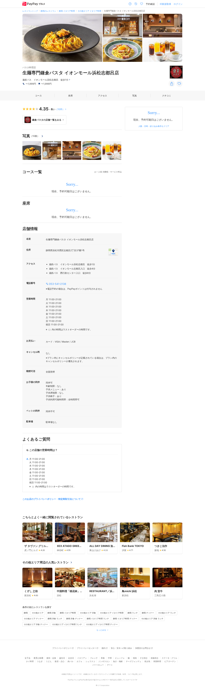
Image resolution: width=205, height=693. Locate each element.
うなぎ (40, 661)
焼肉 (135, 658)
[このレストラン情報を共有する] (171, 83)
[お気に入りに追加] (179, 83)
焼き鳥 (147, 661)
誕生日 (62, 658)
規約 (103, 648)
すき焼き (144, 658)
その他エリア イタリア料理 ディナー (102, 624)
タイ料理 (30, 661)
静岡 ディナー (148, 613)
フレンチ (94, 658)
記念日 (71, 658)
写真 (134, 95)
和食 (103, 658)
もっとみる (101, 630)
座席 (70, 95)
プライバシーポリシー (61, 648)
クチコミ (166, 95)
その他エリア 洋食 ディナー (36, 624)
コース (38, 95)
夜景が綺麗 (38, 658)
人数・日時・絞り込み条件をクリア (153, 126)
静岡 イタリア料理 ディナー (125, 618)
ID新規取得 (165, 4)
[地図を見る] (113, 252)
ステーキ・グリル (169, 658)
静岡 (26, 613)
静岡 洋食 (52, 613)
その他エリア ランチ (167, 613)
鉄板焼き (155, 658)
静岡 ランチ (133, 613)
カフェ (79, 661)
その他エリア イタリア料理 (111, 613)
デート (110, 665)
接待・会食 (51, 658)
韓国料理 (157, 661)
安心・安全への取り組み (121, 648)
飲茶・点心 (59, 661)
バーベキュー (98, 665)
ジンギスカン (104, 661)
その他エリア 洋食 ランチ (152, 618)
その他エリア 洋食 (88, 613)
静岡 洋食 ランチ (55, 618)
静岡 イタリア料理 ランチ (98, 618)
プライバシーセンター (86, 648)
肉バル (70, 661)
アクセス (102, 95)
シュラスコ (90, 661)
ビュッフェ (120, 658)
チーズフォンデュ (133, 661)
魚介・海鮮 (118, 661)
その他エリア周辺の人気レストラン (45, 562)
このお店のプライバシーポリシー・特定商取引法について (51, 499)
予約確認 (150, 4)
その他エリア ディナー (34, 618)
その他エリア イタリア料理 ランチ (67, 624)
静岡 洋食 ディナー (74, 618)
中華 (110, 658)
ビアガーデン (170, 661)
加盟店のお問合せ (143, 648)
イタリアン (82, 658)
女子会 (27, 658)
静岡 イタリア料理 (68, 613)
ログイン (178, 4)
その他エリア (37, 613)
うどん (49, 661)
